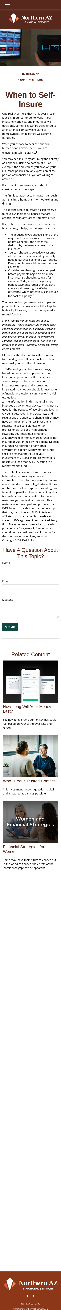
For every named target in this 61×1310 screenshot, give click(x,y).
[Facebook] (28, 1296)
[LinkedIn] (33, 1296)
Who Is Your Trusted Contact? (30, 781)
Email (5, 581)
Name (6, 562)
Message (7, 599)
